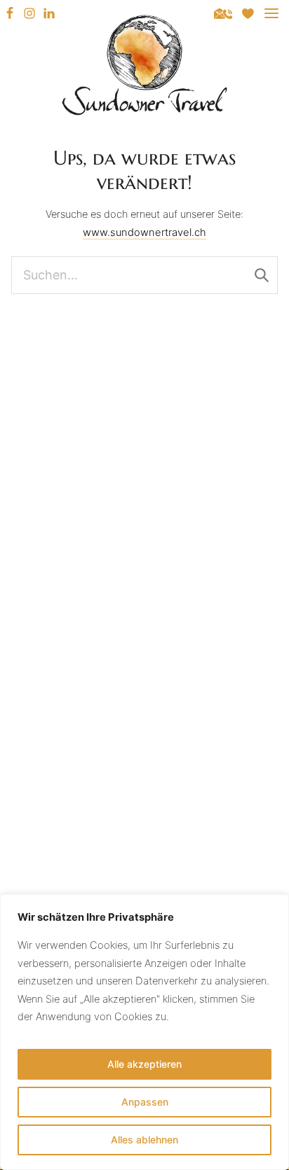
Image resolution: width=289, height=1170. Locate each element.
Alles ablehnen (144, 1139)
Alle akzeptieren (144, 1064)
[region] (144, 1032)
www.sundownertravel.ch (144, 232)
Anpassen (144, 1102)
